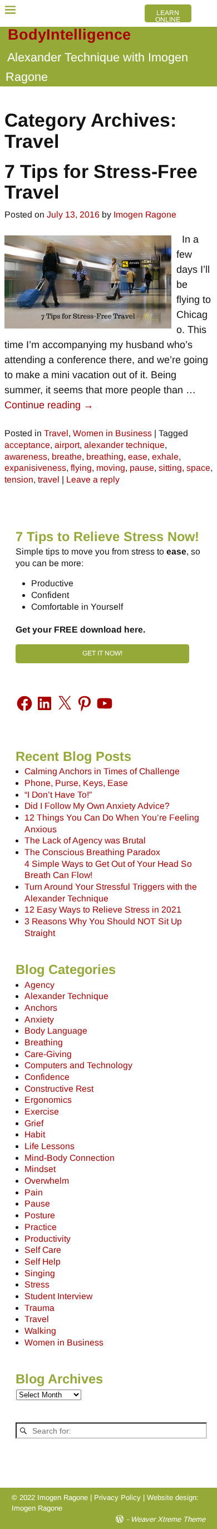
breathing (105, 456)
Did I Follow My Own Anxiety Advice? (97, 806)
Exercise (41, 1111)
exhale (165, 456)
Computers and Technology (78, 1065)
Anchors (40, 1007)
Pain (33, 1192)
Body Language (55, 1030)
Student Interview (58, 1296)
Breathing (43, 1042)
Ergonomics (48, 1099)
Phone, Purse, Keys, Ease (76, 783)
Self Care (42, 1250)
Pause (37, 1203)
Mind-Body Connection (69, 1158)
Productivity (47, 1238)
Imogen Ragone (37, 1508)
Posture (39, 1215)
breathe (67, 456)
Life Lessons (49, 1146)
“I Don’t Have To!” (58, 794)
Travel (56, 433)
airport (67, 445)
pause (142, 467)
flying (81, 467)
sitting (170, 467)
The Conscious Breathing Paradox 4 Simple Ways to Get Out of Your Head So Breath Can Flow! (108, 863)
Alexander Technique (66, 996)
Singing (39, 1273)
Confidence (47, 1077)
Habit (34, 1134)
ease (137, 456)
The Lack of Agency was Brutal (85, 840)
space (198, 467)
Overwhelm (46, 1180)
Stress (37, 1284)
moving (110, 467)
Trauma (39, 1308)
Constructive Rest (58, 1088)
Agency (39, 985)
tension (18, 479)
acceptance (27, 445)
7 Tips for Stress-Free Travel (101, 181)
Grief (33, 1123)
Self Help (42, 1261)
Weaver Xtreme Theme (168, 1519)
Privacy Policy (117, 1497)
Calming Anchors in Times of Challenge (102, 771)
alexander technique (124, 445)
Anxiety (39, 1019)
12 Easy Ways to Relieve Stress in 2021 (102, 909)
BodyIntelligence (69, 34)
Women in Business (112, 433)
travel (49, 479)
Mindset (40, 1169)
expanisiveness (35, 467)
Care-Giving (48, 1054)
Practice (40, 1227)
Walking (40, 1330)
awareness (25, 456)
